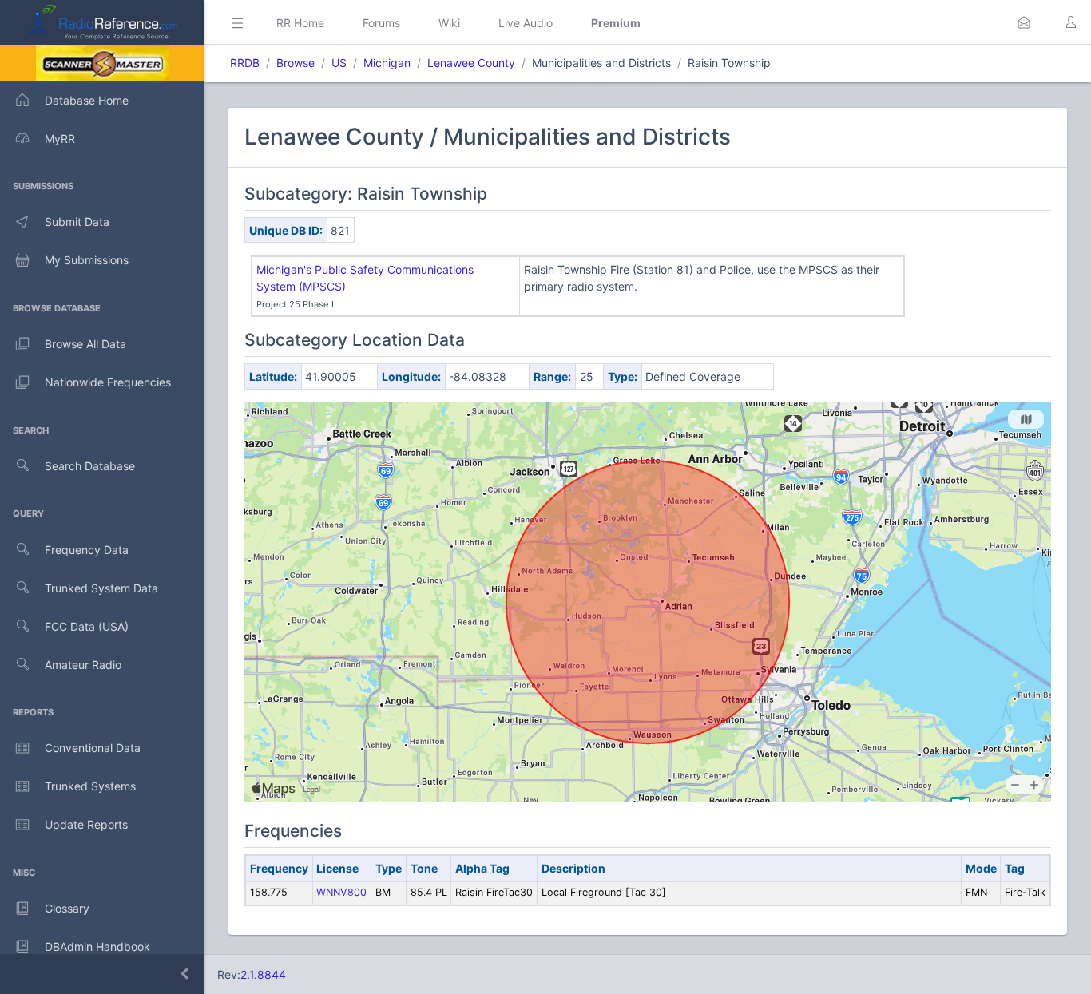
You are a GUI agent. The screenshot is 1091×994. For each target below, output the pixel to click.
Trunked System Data (101, 588)
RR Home (300, 23)
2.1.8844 (263, 974)
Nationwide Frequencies (108, 382)
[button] (1024, 22)
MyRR (60, 138)
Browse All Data (85, 343)
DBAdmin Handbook (97, 946)
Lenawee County (471, 62)
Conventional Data (93, 747)
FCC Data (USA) (87, 626)
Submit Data (77, 221)
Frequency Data (87, 549)
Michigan (387, 62)
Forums (381, 23)
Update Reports (86, 824)
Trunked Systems (90, 786)
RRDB (245, 62)
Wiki (449, 23)
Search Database (90, 466)
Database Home (87, 100)
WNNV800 (341, 892)
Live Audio (525, 23)
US (339, 62)
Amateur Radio (83, 664)
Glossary (67, 908)
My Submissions (87, 260)
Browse (295, 62)
